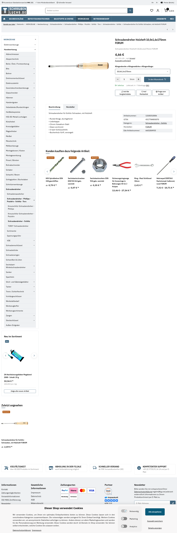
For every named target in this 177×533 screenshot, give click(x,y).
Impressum (35, 492)
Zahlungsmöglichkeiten (10, 493)
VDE (8, 240)
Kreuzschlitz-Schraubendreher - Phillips (21, 207)
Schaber (9, 170)
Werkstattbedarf (12, 301)
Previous (47, 171)
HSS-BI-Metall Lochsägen (16, 117)
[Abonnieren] (172, 503)
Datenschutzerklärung (143, 492)
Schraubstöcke (12, 250)
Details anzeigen (155, 528)
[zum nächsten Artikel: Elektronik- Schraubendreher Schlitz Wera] (173, 29)
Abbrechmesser (12, 54)
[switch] (124, 510)
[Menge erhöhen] (138, 79)
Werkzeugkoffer (12, 306)
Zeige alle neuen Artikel (20, 391)
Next (173, 171)
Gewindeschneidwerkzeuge (17, 88)
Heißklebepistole (13, 112)
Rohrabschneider (13, 165)
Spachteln (10, 277)
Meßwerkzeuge (12, 146)
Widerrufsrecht (37, 503)
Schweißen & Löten (14, 260)
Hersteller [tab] (70, 107)
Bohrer (9, 73)
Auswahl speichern (155, 521)
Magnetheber (11, 131)
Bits (7, 68)
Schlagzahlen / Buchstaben (17, 179)
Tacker (8, 287)
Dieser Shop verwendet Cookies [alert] (63, 508)
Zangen (9, 315)
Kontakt (4, 489)
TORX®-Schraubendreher (18, 226)
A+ (153, 2)
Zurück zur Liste (9, 24)
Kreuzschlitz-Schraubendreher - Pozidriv (21, 215)
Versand (132, 58)
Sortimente (11, 231)
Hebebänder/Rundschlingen (17, 107)
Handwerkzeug (10, 49)
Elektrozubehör (12, 83)
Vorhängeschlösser (14, 296)
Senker (9, 272)
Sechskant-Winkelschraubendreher (16, 266)
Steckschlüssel (12, 320)
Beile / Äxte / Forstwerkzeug (17, 64)
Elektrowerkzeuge (11, 45)
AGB (33, 500)
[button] (152, 10)
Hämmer (9, 97)
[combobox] (142, 71)
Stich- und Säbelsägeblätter (17, 282)
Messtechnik (11, 141)
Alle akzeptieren (154, 512)
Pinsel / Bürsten (12, 160)
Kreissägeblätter (12, 126)
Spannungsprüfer (14, 236)
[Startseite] (4, 19)
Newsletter (6, 503)
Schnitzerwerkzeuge (14, 184)
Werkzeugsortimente (14, 311)
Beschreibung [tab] (54, 107)
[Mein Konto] (158, 10)
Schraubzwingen (12, 255)
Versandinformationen (10, 496)
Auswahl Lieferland (123, 61)
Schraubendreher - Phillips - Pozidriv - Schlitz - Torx (19, 200)
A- (157, 2)
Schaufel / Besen (13, 175)
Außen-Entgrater (13, 325)
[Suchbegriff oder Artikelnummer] (130, 10)
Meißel (9, 136)
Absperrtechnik (12, 59)
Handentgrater (12, 102)
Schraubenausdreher (15, 194)
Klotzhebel (10, 121)
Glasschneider (12, 93)
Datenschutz (36, 496)
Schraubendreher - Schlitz (156, 123)
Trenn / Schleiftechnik (15, 291)
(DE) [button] (147, 85)
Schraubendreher (13, 189)
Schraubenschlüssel (14, 245)
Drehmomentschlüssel (15, 78)
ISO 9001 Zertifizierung (10, 500)
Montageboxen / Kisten (15, 150)
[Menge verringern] (117, 79)
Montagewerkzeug (13, 155)
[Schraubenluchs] (14, 10)
